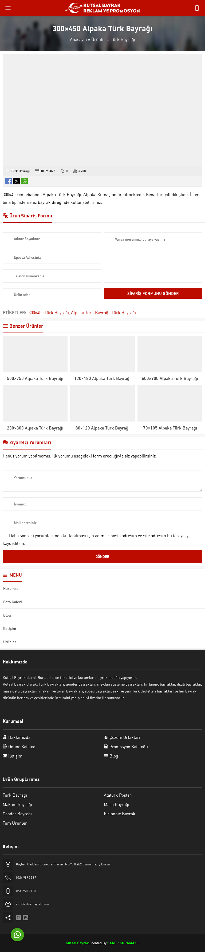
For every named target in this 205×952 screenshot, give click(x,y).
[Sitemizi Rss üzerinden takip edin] (25, 917)
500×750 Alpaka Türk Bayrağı (35, 378)
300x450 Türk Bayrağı (49, 312)
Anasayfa (78, 39)
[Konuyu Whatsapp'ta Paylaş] (24, 181)
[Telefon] (197, 8)
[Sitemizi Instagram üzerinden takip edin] (18, 917)
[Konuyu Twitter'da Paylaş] (16, 181)
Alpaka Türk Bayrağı (90, 312)
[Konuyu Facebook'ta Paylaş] (8, 181)
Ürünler (98, 39)
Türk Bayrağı (123, 39)
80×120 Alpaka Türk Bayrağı (102, 428)
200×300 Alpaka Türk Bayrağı (35, 428)
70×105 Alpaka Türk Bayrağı (170, 428)
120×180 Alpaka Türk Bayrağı (102, 378)
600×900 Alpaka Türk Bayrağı (170, 378)
